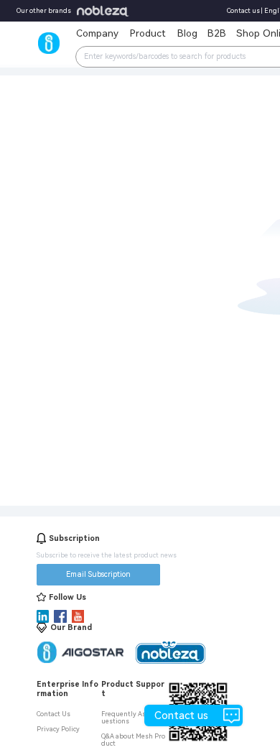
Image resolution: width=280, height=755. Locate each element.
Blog (187, 33)
